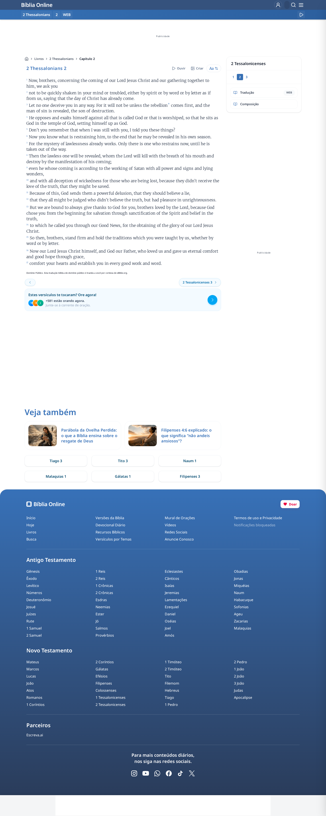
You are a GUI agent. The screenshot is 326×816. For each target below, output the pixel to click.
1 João (239, 669)
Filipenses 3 (190, 476)
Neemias (103, 606)
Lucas (31, 676)
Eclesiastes (174, 571)
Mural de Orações (180, 517)
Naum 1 (189, 460)
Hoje (30, 525)
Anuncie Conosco (179, 539)
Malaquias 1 (56, 476)
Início (30, 517)
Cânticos (172, 578)
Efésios (102, 676)
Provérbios (105, 635)
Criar (199, 68)
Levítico (32, 585)
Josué (30, 606)
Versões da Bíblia (110, 517)
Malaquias (242, 628)
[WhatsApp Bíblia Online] (157, 773)
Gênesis (33, 571)
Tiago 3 (56, 460)
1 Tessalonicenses (111, 697)
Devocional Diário (110, 525)
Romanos (34, 697)
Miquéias (241, 585)
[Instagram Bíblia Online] (134, 773)
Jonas (238, 578)
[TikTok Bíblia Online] (180, 773)
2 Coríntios (105, 662)
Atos (30, 690)
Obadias (241, 571)
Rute (30, 621)
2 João (239, 676)
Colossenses (106, 690)
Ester (100, 614)
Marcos (32, 669)
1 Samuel (34, 628)
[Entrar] (278, 5)
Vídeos (170, 525)
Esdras (101, 599)
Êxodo (31, 578)
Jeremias (172, 592)
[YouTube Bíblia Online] (145, 773)
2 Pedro (240, 662)
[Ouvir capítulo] (301, 14)
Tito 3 (123, 460)
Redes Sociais (176, 532)
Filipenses (104, 683)
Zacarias (241, 621)
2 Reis (100, 578)
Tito (168, 676)
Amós (169, 635)
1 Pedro (171, 704)
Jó (97, 621)
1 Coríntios (35, 704)
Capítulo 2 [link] (87, 59)
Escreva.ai (34, 735)
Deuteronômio (38, 599)
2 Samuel (34, 635)
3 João (239, 683)
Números (34, 592)
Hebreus (172, 690)
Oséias (170, 621)
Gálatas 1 (123, 476)
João (30, 683)
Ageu (238, 614)
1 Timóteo (173, 662)
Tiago (169, 697)
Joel (168, 628)
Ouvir (181, 68)
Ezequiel (172, 606)
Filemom (172, 683)
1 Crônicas (104, 585)
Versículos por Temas (114, 539)
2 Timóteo (173, 669)
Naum (239, 592)
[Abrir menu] (301, 5)
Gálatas (102, 669)
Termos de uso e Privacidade (258, 517)
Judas (238, 690)
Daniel (170, 614)
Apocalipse (243, 697)
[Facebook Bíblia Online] (168, 773)
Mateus (32, 662)
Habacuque (243, 599)
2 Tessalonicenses (111, 704)
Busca (31, 539)
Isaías (169, 585)
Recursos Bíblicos (110, 532)
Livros (39, 59)
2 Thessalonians (61, 59)
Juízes (31, 614)
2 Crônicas (104, 592)
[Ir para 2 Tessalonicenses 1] (30, 282)
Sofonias (241, 606)
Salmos (102, 628)
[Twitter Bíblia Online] (191, 773)
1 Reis (100, 571)
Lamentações (176, 599)
